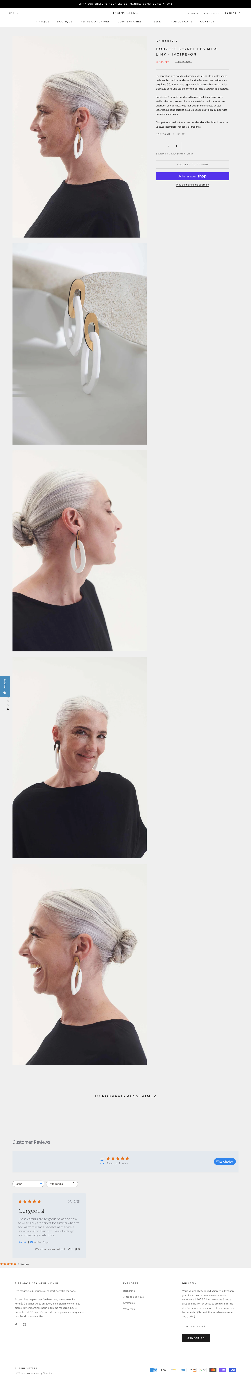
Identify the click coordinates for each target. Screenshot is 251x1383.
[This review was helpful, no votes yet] (69, 1249)
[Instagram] (24, 1324)
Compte (193, 13)
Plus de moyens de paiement (192, 184)
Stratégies (129, 1303)
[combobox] (28, 1184)
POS (17, 1373)
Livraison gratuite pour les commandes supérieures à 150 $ (125, 4)
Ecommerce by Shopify (39, 1373)
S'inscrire (196, 1338)
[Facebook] (174, 134)
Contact (207, 21)
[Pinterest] (183, 134)
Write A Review (224, 1161)
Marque (42, 21)
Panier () (233, 13)
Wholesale (129, 1309)
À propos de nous (133, 1297)
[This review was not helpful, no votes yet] (76, 1249)
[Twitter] (179, 134)
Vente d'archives (95, 21)
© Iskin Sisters (26, 1368)
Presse (155, 21)
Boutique (65, 21)
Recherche (211, 13)
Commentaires (130, 21)
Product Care (181, 21)
